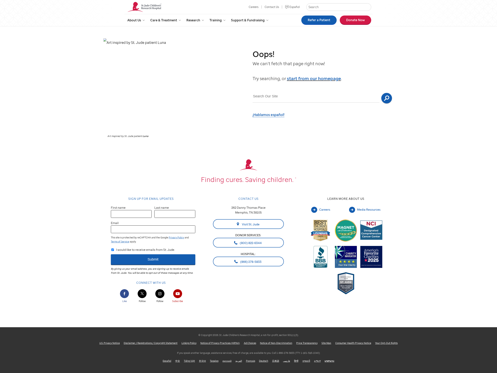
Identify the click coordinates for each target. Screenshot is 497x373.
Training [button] (215, 20)
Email (115, 223)
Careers (253, 7)
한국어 (202, 361)
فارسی (286, 361)
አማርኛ (317, 361)
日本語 (275, 361)
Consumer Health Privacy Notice (353, 343)
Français (250, 361)
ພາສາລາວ (329, 361)
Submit (153, 259)
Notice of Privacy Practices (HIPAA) (220, 343)
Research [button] (193, 20)
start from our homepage (314, 78)
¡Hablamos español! (268, 114)
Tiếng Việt (189, 361)
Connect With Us (151, 283)
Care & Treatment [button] (163, 20)
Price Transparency (307, 343)
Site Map (326, 343)
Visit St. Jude (250, 224)
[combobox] (316, 96)
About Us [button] (134, 20)
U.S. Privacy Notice (109, 343)
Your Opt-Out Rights (386, 343)
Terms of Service (120, 241)
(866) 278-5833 (251, 261)
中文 (177, 361)
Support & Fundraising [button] (248, 20)
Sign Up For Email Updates (151, 199)
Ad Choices (250, 343)
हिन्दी (296, 361)
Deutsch (263, 361)
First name (118, 207)
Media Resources (369, 209)
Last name (161, 207)
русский (227, 361)
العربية (238, 361)
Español (294, 7)
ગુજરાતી (306, 361)
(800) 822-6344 (250, 243)
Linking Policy (189, 343)
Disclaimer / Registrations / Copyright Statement (150, 343)
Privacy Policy (176, 237)
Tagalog (214, 361)
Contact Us (272, 7)
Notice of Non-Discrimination (276, 343)
